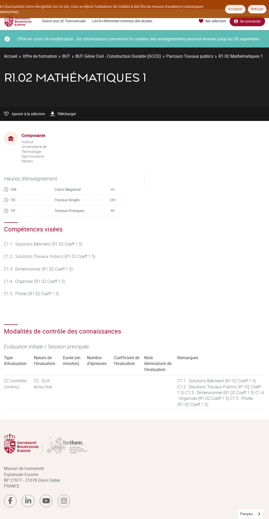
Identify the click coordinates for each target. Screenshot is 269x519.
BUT (66, 56)
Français (246, 513)
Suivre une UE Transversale (64, 20)
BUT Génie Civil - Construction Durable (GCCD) (118, 56)
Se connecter (250, 21)
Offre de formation (40, 56)
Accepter (235, 9)
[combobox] (250, 514)
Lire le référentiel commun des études (122, 20)
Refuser (257, 9)
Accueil (10, 56)
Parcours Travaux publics (189, 56)
